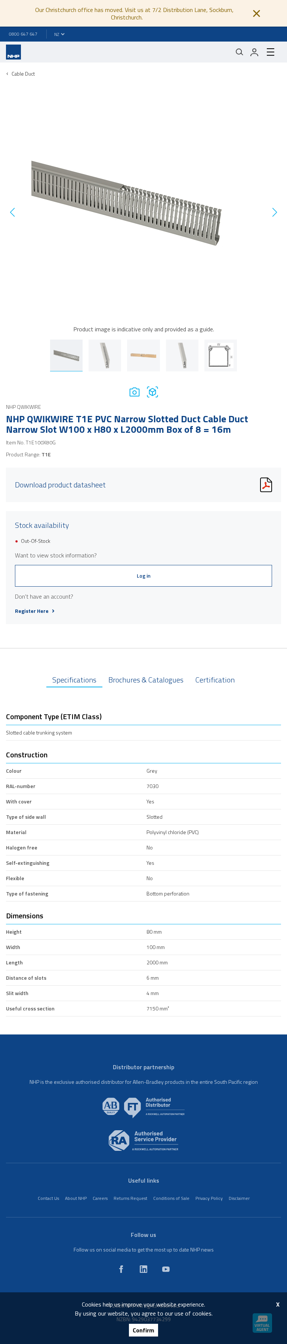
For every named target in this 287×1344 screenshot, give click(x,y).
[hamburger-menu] (270, 52)
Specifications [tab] (74, 679)
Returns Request (130, 1198)
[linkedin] (143, 1269)
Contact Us (48, 1198)
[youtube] (166, 1269)
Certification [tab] (215, 679)
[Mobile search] (239, 52)
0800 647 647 (23, 33)
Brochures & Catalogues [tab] (145, 679)
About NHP (76, 1198)
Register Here (32, 611)
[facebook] (121, 1269)
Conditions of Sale (171, 1198)
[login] (254, 52)
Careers (100, 1198)
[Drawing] (152, 391)
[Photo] (135, 391)
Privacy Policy (209, 1198)
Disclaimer (239, 1198)
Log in (144, 576)
